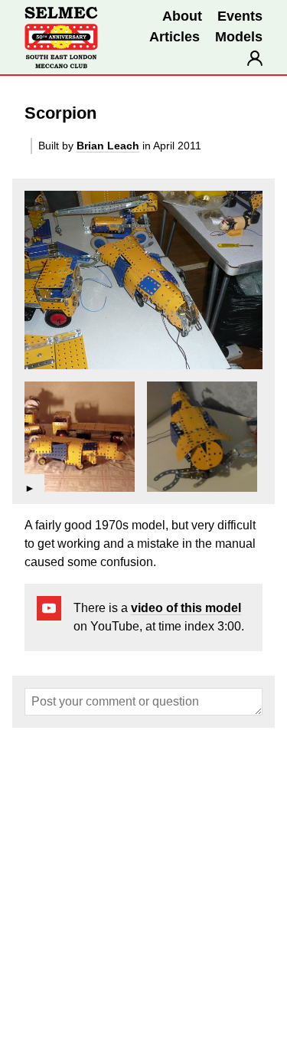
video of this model (186, 607)
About (182, 16)
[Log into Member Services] (255, 58)
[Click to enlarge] (143, 280)
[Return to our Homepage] (61, 37)
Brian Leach (108, 145)
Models (239, 36)
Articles (174, 36)
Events (240, 16)
